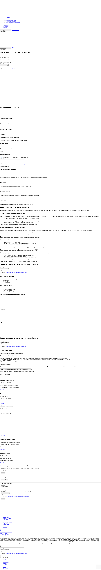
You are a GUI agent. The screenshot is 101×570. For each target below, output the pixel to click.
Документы (5, 26)
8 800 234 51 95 (15, 30)
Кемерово (5, 563)
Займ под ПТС (6, 17)
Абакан (4, 559)
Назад (3, 479)
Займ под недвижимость (11, 21)
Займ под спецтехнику (10, 20)
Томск (4, 567)
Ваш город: (6, 30)
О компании (6, 25)
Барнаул (4, 560)
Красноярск (5, 564)
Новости (5, 523)
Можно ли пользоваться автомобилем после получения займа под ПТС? (16, 369)
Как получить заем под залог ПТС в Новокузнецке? (11, 353)
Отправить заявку (4, 65)
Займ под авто (8, 19)
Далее (3, 473)
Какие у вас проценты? (5, 364)
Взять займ (3, 31)
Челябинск (5, 568)
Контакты (5, 27)
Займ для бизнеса (9, 23)
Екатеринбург (6, 562)
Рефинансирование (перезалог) (12, 22)
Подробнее (2, 389)
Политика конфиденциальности (7, 530)
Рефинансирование (7, 522)
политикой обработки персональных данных (17, 68)
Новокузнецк (6, 565)
